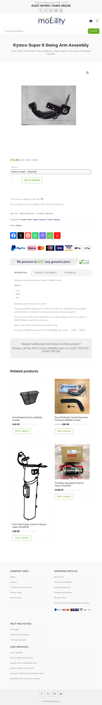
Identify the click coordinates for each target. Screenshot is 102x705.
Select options (22, 431)
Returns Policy (60, 598)
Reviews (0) (70, 273)
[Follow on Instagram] (51, 11)
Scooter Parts (29, 51)
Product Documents (46, 273)
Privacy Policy (16, 592)
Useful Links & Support (19, 635)
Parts (20, 51)
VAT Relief (14, 629)
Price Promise (16, 598)
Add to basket (32, 180)
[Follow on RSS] (61, 11)
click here (33, 320)
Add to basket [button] (64, 431)
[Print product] (50, 235)
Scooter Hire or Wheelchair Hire (23, 663)
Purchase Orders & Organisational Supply (71, 603)
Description (20, 273)
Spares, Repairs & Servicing (22, 668)
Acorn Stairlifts (16, 653)
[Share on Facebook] (13, 235)
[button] (87, 72)
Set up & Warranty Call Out (21, 658)
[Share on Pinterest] (28, 235)
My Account (59, 577)
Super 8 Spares (60, 51)
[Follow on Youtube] (56, 11)
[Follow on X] (46, 11)
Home (13, 51)
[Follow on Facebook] (41, 11)
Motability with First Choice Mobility (25, 678)
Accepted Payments (62, 587)
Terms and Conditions (63, 582)
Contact (13, 582)
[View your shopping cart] (91, 20)
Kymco (19, 225)
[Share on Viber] (42, 235)
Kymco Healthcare (44, 51)
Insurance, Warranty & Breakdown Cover (27, 673)
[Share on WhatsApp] (35, 235)
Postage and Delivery (63, 592)
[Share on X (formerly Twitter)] (21, 235)
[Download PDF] (57, 235)
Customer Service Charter (21, 587)
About (12, 577)
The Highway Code (18, 640)
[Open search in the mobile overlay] (51, 31)
